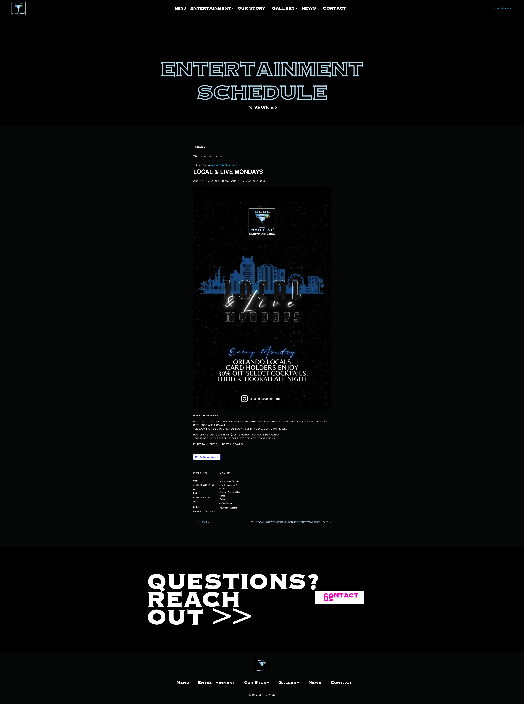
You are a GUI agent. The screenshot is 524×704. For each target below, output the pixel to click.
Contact (334, 8)
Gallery (283, 8)
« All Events (199, 146)
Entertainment (210, 8)
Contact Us (340, 597)
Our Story (251, 8)
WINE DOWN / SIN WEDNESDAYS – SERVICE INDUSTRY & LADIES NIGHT (289, 522)
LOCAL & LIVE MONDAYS (204, 511)
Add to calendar (207, 457)
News (309, 8)
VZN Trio (204, 522)
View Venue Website (228, 507)
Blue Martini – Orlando (229, 481)
